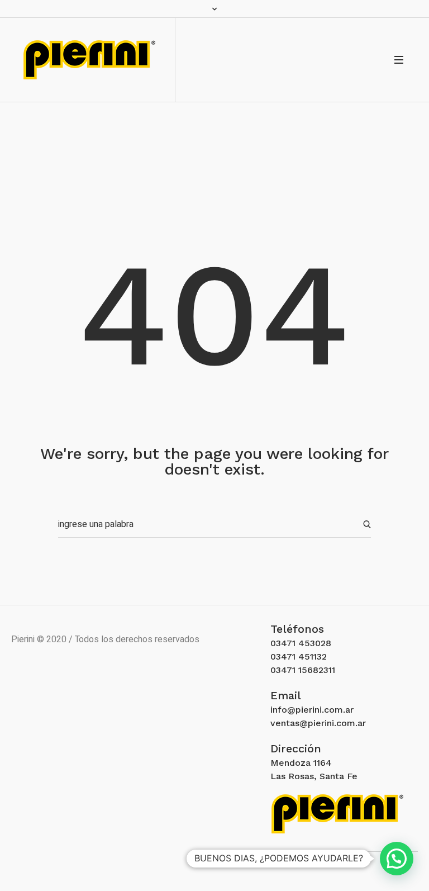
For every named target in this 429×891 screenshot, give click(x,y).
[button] (396, 858)
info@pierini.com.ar (312, 709)
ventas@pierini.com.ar (318, 723)
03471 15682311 (302, 670)
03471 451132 (298, 656)
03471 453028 (300, 643)
